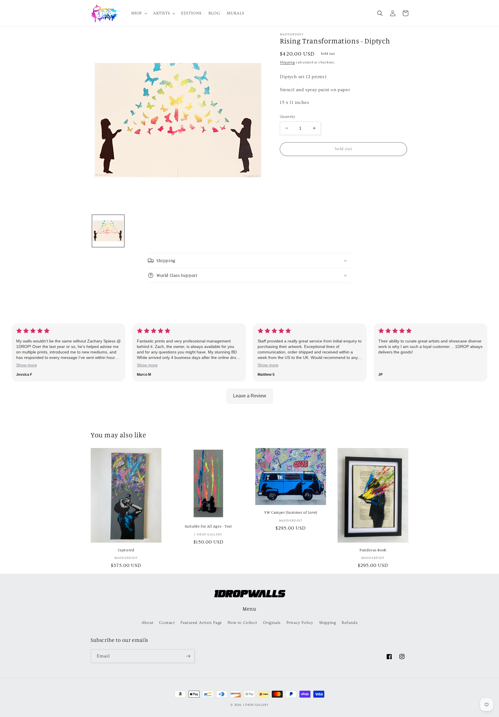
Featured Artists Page (201, 622)
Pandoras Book (373, 550)
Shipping (287, 62)
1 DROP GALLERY (256, 705)
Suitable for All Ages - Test (208, 526)
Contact (167, 622)
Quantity (287, 117)
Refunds (350, 622)
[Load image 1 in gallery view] (108, 231)
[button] (139, 13)
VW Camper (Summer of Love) (290, 512)
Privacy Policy (299, 622)
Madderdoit (292, 34)
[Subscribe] (188, 656)
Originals (272, 622)
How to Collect (242, 622)
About (147, 622)
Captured (126, 550)
